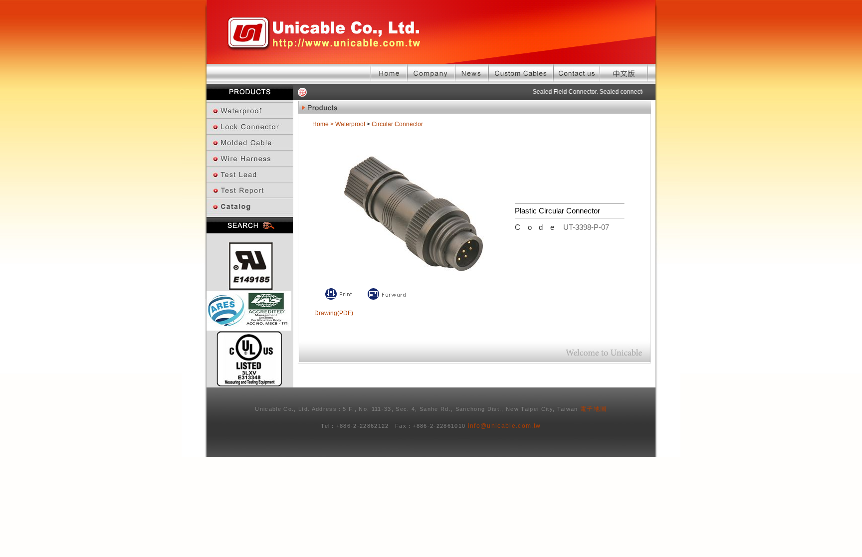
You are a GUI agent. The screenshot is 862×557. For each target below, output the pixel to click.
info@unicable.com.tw (504, 425)
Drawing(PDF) (333, 313)
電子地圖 (593, 408)
